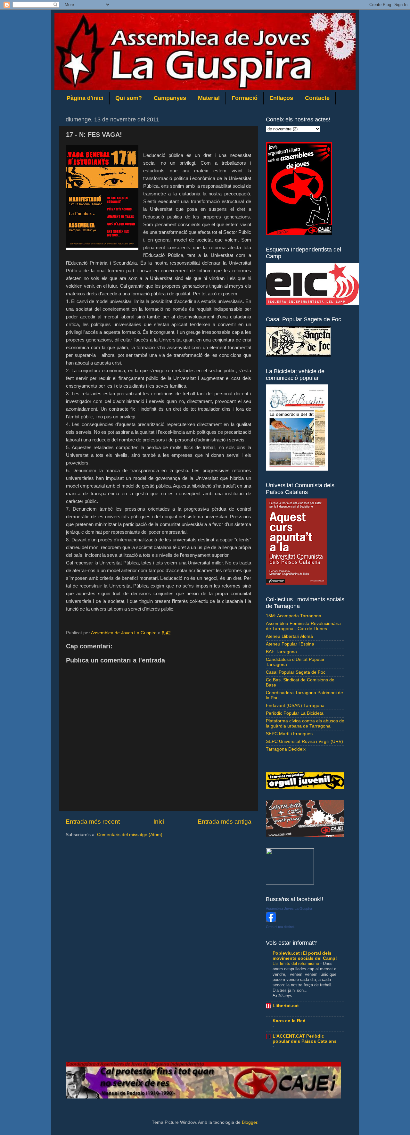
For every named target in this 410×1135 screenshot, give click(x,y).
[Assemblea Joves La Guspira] (271, 920)
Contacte (317, 98)
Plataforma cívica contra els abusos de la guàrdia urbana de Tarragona (305, 723)
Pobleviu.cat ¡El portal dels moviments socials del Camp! (305, 956)
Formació (245, 98)
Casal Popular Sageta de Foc (295, 672)
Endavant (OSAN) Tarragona (295, 705)
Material (209, 98)
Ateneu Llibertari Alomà (289, 636)
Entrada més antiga (224, 821)
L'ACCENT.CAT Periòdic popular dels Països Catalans (305, 1039)
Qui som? (128, 98)
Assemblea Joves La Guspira (289, 908)
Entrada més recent (93, 821)
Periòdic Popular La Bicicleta (295, 713)
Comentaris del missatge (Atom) (129, 834)
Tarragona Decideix (286, 749)
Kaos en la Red (289, 1020)
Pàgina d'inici (85, 98)
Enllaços (281, 98)
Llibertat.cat (286, 1005)
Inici (158, 821)
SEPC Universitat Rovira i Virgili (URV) (304, 741)
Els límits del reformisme (296, 963)
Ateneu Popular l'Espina (290, 644)
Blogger (249, 1122)
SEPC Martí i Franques (289, 733)
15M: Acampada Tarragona (293, 615)
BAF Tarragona (281, 651)
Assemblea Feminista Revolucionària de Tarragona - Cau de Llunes (303, 626)
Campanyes (170, 98)
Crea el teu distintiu (280, 927)
